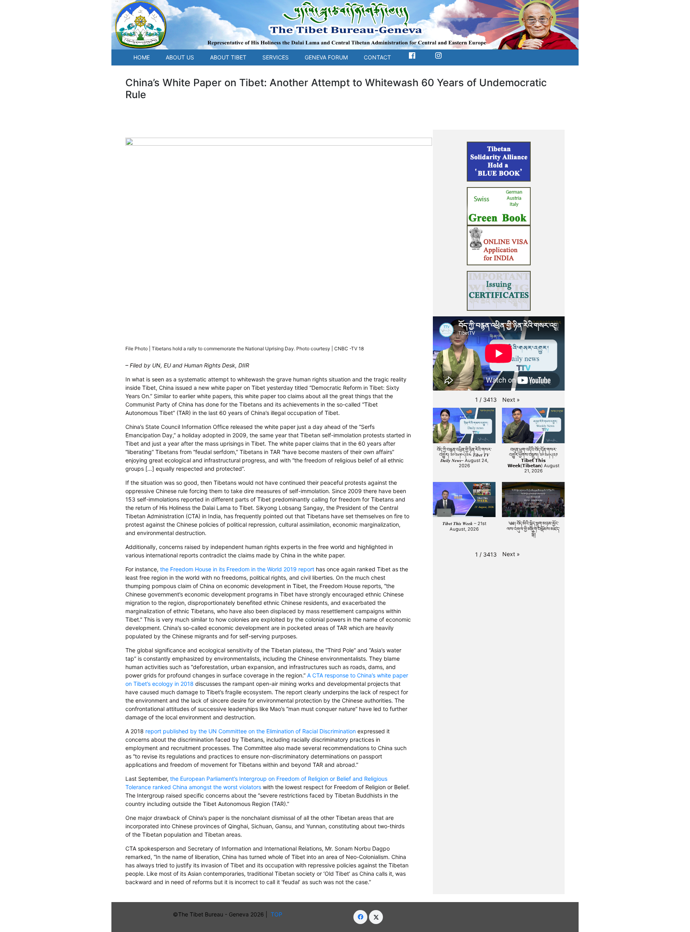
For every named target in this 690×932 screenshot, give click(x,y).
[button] (511, 399)
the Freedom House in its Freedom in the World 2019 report (237, 569)
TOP (278, 914)
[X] (376, 917)
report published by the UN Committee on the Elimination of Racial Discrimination (250, 731)
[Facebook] (360, 917)
